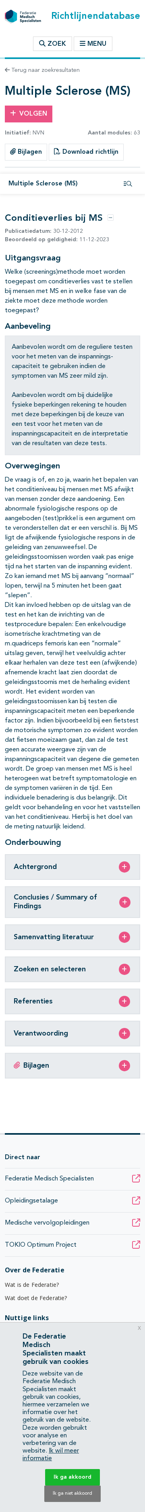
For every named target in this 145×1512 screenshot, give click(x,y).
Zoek (56, 44)
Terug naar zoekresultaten (45, 70)
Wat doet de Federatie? (36, 1298)
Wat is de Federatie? (32, 1284)
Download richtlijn (89, 152)
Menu (96, 44)
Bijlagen (29, 152)
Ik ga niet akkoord (72, 1493)
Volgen (33, 114)
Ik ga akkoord (72, 1477)
